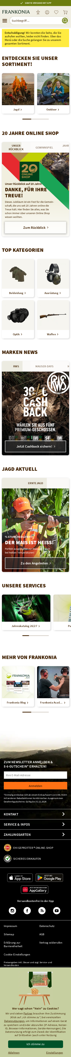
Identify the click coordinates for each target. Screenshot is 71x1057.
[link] (47, 12)
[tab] (16, 147)
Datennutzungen (14, 1021)
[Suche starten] (65, 21)
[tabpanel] (35, 194)
